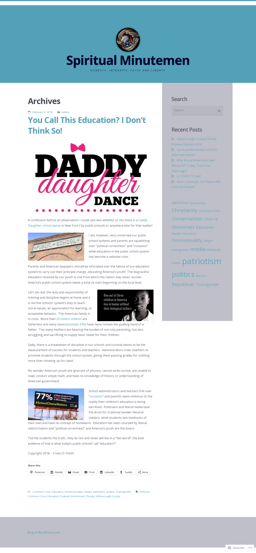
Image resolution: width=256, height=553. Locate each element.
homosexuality (73, 491)
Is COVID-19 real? (189, 176)
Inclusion (96, 396)
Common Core (41, 491)
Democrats (183, 227)
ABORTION (180, 203)
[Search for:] (197, 111)
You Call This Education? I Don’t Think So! (87, 125)
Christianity (184, 210)
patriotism (99, 491)
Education (57, 491)
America (144, 491)
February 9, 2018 (42, 112)
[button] (90, 178)
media (87, 491)
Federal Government (72, 496)
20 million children (69, 319)
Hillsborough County (108, 496)
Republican (183, 284)
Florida (90, 496)
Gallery (65, 112)
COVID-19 (210, 219)
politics (110, 491)
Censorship (197, 203)
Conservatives (187, 218)
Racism (201, 276)
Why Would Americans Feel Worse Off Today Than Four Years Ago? (192, 165)
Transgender (123, 491)
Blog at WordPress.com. (44, 532)
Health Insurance (184, 234)
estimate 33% (76, 324)
